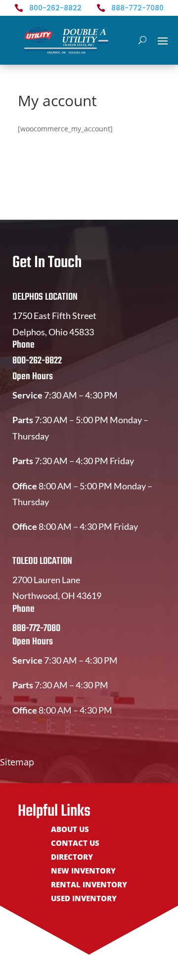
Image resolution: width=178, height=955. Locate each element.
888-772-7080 (137, 8)
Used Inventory (84, 899)
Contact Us (75, 843)
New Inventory (83, 871)
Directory (72, 857)
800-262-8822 (55, 8)
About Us (70, 830)
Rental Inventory (89, 885)
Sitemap (17, 762)
